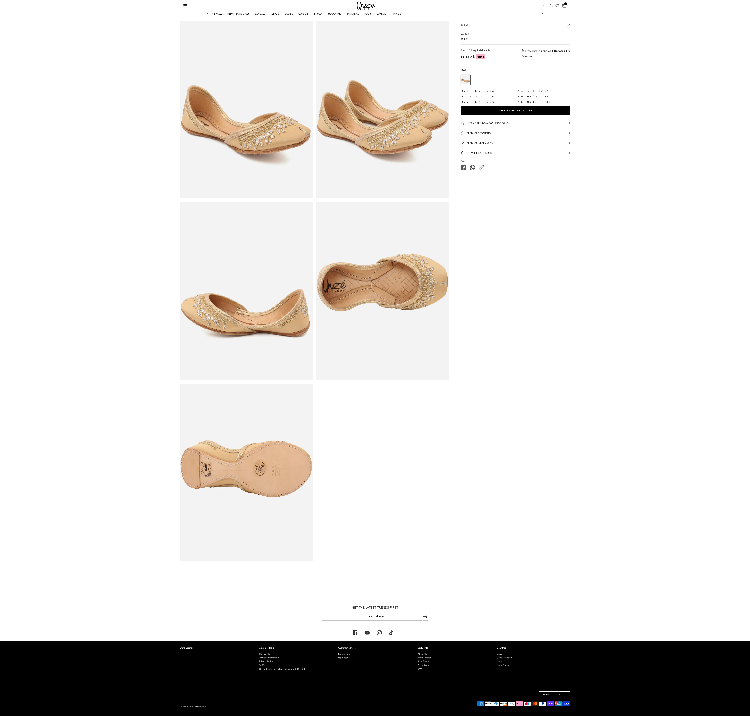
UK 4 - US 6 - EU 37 (532, 91)
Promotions (423, 665)
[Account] (551, 5)
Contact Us (264, 654)
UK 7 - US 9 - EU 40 (478, 102)
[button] (481, 167)
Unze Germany (504, 657)
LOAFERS (381, 13)
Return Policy (344, 654)
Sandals (260, 13)
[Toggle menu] (185, 5)
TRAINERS (396, 13)
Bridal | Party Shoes (238, 13)
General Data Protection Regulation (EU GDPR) (282, 669)
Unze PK (501, 654)
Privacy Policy (266, 661)
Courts (289, 13)
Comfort (303, 13)
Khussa (318, 13)
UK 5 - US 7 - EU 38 (477, 96)
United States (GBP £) (552, 694)
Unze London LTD (200, 706)
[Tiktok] (391, 632)
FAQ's (262, 665)
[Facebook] (355, 632)
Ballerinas (353, 13)
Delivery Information (269, 657)
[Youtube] (367, 632)
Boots (367, 13)
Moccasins (334, 13)
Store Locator (186, 648)
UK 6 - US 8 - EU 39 (532, 96)
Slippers (275, 13)
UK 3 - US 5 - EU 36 (477, 91)
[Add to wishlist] (555, 26)
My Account (344, 657)
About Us (422, 654)
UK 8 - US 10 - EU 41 (533, 102)
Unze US (501, 661)
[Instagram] (379, 632)
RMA (420, 669)
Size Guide (423, 661)
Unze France (503, 665)
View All (217, 13)
